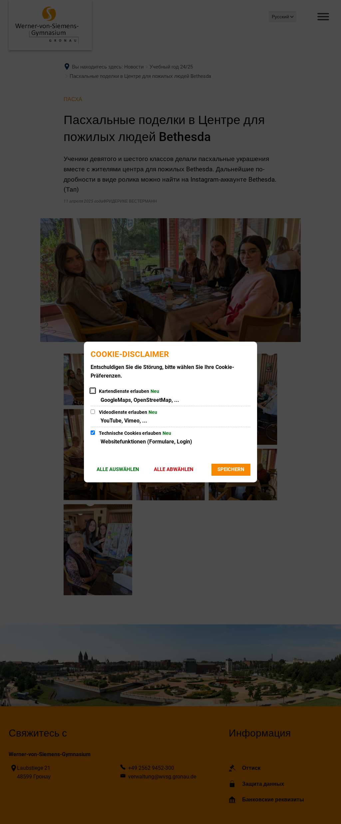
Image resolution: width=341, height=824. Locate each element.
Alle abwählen (173, 469)
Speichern (230, 469)
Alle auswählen (118, 469)
